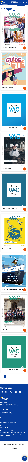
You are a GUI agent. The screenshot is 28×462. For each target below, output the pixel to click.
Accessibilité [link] (14, 448)
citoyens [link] (14, 2)
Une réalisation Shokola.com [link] (14, 452)
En (25, 458)
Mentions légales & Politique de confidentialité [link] (14, 444)
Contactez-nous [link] (6, 412)
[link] (3, 2)
